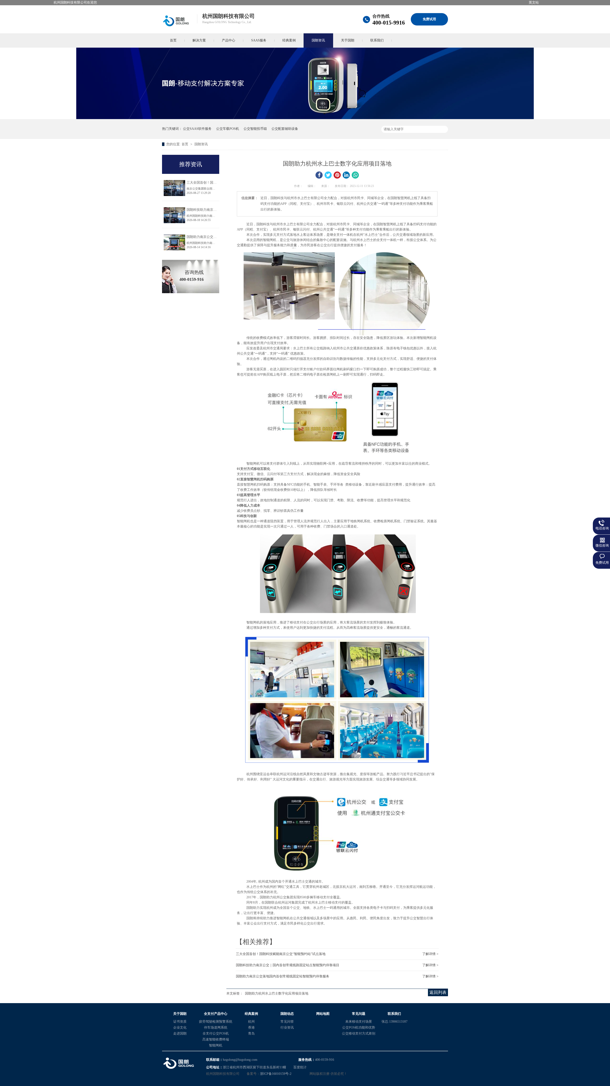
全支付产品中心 (215, 1014)
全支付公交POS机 (216, 1033)
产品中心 (228, 40)
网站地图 (323, 1014)
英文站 (534, 2)
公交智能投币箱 (255, 129)
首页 (173, 40)
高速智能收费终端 (215, 1039)
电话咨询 (602, 528)
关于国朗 (347, 40)
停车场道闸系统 (215, 1027)
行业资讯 (287, 1027)
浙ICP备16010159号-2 (275, 1074)
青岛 (251, 1033)
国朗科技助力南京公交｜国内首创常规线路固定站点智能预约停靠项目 (287, 965)
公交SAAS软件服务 (197, 129)
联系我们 (377, 40)
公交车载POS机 (227, 129)
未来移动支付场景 (358, 1021)
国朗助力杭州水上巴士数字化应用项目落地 (276, 993)
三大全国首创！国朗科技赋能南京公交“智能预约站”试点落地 (280, 954)
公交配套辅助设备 (284, 129)
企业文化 (180, 1027)
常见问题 (358, 1014)
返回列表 (438, 992)
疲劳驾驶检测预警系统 (215, 1021)
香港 (251, 1027)
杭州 (251, 1021)
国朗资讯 (318, 40)
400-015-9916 (388, 23)
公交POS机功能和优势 (358, 1027)
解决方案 (199, 40)
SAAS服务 (258, 40)
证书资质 (180, 1021)
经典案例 (289, 40)
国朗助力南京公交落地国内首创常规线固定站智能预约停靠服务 (282, 976)
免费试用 (429, 19)
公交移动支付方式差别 (358, 1033)
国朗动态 (287, 1014)
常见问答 (287, 1021)
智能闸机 (215, 1045)
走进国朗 (180, 1033)
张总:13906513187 (394, 1021)
